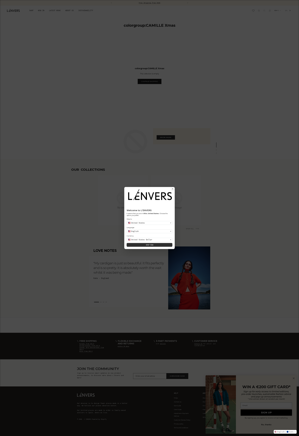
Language (130, 227)
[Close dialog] (173, 189)
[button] (285, 432)
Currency (130, 236)
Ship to (129, 219)
